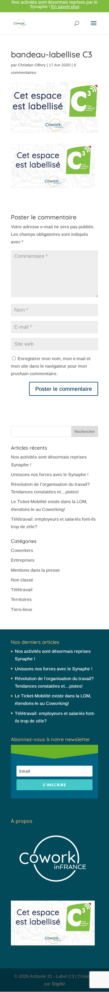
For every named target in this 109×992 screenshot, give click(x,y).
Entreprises (22, 560)
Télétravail (21, 589)
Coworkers (22, 550)
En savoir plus (65, 6)
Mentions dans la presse (35, 570)
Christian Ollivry (32, 65)
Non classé (22, 580)
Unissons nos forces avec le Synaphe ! (50, 474)
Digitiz (58, 983)
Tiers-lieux (21, 609)
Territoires (21, 599)
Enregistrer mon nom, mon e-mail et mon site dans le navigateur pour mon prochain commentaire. (51, 366)
